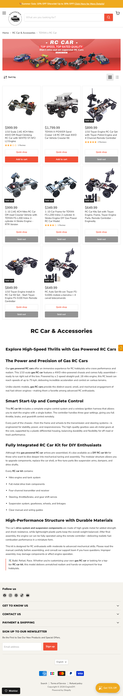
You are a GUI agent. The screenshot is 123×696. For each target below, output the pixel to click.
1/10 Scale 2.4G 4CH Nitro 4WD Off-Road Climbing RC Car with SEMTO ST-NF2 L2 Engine (20, 136)
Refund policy (76, 683)
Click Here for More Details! (89, 3)
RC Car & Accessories (23, 33)
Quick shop (21, 152)
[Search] (108, 17)
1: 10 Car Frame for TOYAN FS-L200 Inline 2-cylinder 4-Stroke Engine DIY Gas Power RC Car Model (61, 216)
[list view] (117, 77)
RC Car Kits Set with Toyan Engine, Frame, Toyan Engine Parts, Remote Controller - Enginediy (100, 216)
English (60, 661)
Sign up (50, 646)
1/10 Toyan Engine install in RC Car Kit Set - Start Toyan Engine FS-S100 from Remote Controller (21, 296)
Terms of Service (58, 683)
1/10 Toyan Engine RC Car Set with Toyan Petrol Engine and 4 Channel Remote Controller (101, 135)
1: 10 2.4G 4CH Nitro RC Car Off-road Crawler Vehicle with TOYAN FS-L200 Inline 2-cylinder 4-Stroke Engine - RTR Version (21, 218)
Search (44, 683)
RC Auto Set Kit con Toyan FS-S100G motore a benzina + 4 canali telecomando (61, 295)
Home (5, 33)
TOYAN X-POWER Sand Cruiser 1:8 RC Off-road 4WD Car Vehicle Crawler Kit (61, 135)
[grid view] (110, 77)
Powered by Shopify (61, 690)
